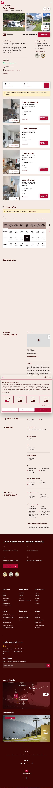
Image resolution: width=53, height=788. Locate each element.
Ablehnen (9, 409)
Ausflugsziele (6, 598)
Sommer (4, 595)
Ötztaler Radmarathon (7, 625)
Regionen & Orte (40, 589)
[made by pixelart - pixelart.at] (26, 778)
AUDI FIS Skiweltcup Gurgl (8, 617)
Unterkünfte (21, 593)
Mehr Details (25, 119)
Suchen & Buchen (23, 589)
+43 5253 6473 (30, 352)
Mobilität (37, 598)
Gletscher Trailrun (7, 622)
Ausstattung (5, 73)
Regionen (37, 593)
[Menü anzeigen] (51, 2)
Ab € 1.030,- (10, 232)
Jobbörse (34, 755)
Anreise (37, 595)
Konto (20, 620)
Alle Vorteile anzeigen (40, 51)
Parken (36, 600)
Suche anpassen (32, 211)
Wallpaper (37, 627)
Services (37, 611)
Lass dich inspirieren (7, 605)
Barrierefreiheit (26, 755)
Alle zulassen (43, 409)
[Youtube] (28, 763)
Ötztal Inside (23, 611)
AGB (20, 755)
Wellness (5, 600)
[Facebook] (24, 763)
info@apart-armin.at (31, 353)
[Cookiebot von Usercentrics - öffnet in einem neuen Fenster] (45, 377)
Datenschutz (15, 755)
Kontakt (37, 615)
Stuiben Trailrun (6, 620)
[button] (38, 340)
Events (5, 611)
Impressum (8, 755)
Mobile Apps (38, 622)
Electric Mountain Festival (8, 627)
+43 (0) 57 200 (6, 651)
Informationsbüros (39, 620)
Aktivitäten (6, 589)
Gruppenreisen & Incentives (25, 600)
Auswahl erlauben (26, 409)
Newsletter (37, 617)
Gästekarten (21, 615)
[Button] (48, 665)
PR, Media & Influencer (42, 755)
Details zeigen (45, 405)
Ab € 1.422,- (10, 244)
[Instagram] (20, 763)
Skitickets (21, 595)
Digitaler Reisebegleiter (24, 617)
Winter (4, 593)
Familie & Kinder (6, 603)
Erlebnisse (21, 598)
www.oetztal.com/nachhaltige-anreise (35, 375)
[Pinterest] (32, 763)
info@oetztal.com (18, 651)
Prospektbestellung (39, 625)
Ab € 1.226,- (10, 238)
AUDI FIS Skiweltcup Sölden (9, 615)
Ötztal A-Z (37, 603)
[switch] (20, 401)
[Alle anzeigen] (11, 122)
